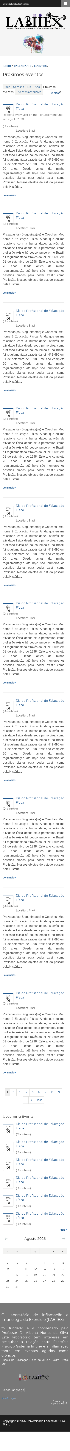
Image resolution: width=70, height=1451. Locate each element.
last (39, 1100)
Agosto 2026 (35, 1238)
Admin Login (8, 1398)
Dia (29, 87)
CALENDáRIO (23, 65)
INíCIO (7, 65)
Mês (7, 87)
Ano (37, 87)
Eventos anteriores (29, 92)
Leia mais (9, 195)
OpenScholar (59, 1402)
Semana (18, 87)
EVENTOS (40, 65)
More (62, 1229)
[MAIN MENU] (65, 3)
